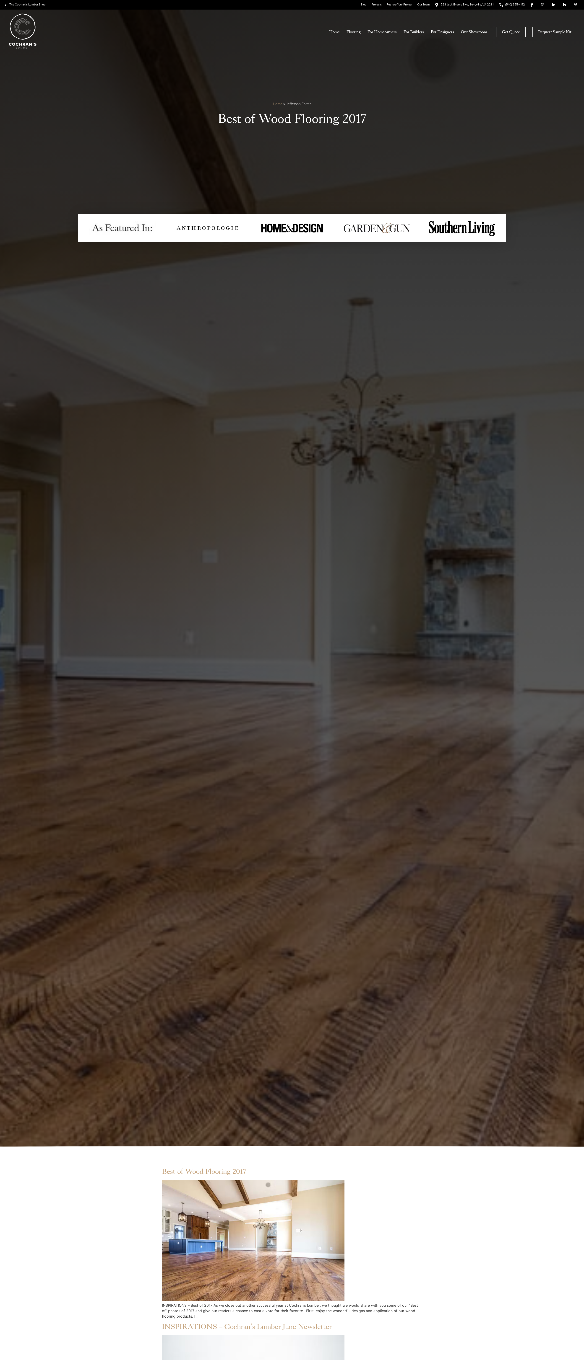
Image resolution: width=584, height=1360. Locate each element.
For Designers (442, 31)
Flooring (354, 31)
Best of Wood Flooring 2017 (204, 1171)
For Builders (414, 31)
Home (334, 31)
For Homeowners (382, 31)
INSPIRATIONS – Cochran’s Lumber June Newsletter (247, 1326)
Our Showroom (474, 31)
